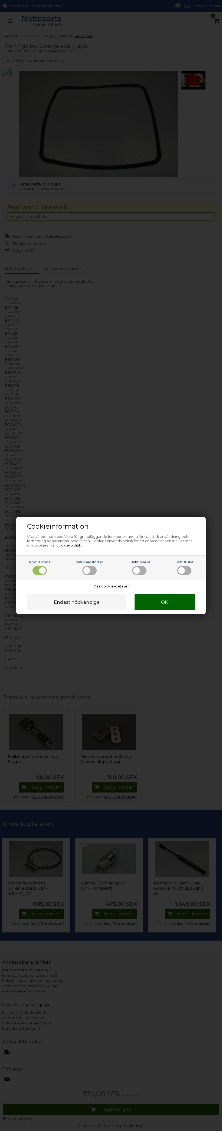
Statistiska (184, 562)
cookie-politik (69, 545)
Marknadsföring (89, 562)
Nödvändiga (40, 562)
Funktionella (139, 562)
